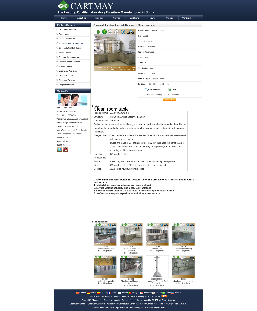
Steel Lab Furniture (67, 39)
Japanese (147, 293)
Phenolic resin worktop (115, 304)
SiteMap (157, 296)
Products (98, 25)
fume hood (134, 308)
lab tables (144, 308)
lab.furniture (68, 141)
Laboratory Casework (96, 304)
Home (92, 296)
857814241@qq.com (71, 126)
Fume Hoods (64, 34)
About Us (100, 296)
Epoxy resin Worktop (144, 304)
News (132, 296)
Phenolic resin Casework (69, 62)
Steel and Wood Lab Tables (70, 48)
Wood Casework (66, 53)
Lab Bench (130, 304)
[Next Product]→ (174, 95)
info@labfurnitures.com (72, 123)
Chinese (82, 293)
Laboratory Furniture (67, 30)
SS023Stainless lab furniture (105, 248)
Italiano (124, 293)
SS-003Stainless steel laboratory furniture (131, 281)
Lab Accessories (66, 76)
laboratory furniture (108, 308)
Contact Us (148, 296)
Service (116, 296)
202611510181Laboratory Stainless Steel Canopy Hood (157, 281)
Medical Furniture (179, 304)
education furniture (157, 308)
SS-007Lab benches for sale (105, 280)
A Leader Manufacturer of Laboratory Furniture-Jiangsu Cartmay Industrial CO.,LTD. (125, 300)
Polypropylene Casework (69, 57)
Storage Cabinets (66, 66)
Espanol (103, 293)
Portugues (135, 293)
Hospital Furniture (66, 85)
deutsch (93, 293)
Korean (158, 293)
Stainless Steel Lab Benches (119, 25)
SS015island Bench (157, 248)
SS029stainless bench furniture (183, 280)
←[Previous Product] (153, 95)
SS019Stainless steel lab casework (131, 249)
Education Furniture (67, 80)
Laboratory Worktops (68, 71)
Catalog (139, 296)
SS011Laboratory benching (183, 248)
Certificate (125, 296)
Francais (114, 293)
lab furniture (114, 180)
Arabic (168, 293)
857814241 (65, 145)
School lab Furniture (162, 304)
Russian (177, 293)
